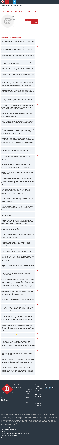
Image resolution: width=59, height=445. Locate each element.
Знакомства (34, 20)
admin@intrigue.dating (16, 387)
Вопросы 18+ (38, 403)
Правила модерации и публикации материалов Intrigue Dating (15, 433)
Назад (3, 8)
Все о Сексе (38, 390)
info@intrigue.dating (15, 384)
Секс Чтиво (38, 396)
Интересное (34, 22)
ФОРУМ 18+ (38, 405)
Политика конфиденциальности (8, 427)
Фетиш (36, 399)
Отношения (29, 384)
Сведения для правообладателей (9, 435)
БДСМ (27, 20)
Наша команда (4, 440)
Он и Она (28, 391)
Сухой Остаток (38, 388)
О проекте (3, 431)
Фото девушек (29, 404)
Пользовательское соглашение (8, 429)
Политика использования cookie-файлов (10, 437)
